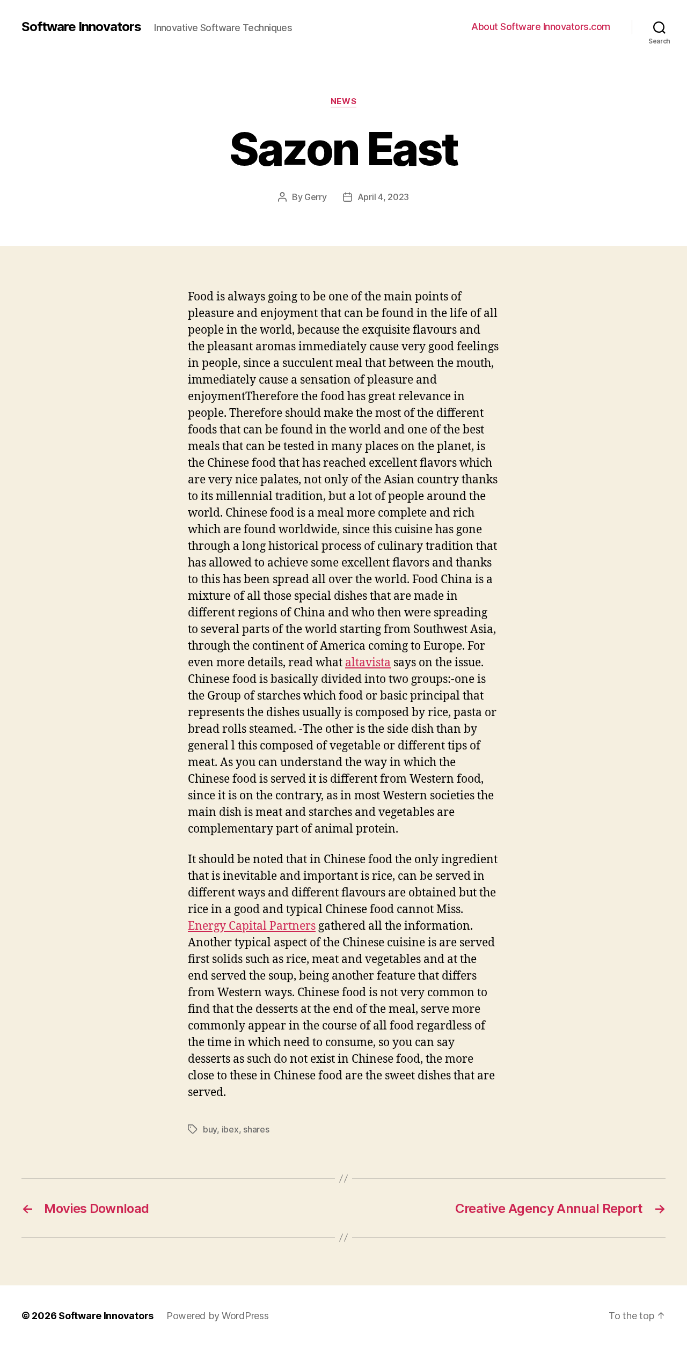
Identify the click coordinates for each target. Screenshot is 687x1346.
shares (256, 1129)
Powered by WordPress (217, 1315)
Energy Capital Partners (252, 926)
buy (210, 1129)
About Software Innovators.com (540, 26)
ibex (230, 1129)
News (343, 101)
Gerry (315, 197)
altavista (368, 663)
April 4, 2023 (383, 197)
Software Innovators (81, 26)
